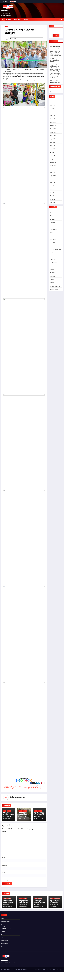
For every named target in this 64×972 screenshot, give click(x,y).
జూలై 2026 (52, 105)
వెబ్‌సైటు (3, 872)
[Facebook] (17, 780)
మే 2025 (52, 152)
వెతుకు (51, 26)
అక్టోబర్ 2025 (53, 135)
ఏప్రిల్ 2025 (52, 155)
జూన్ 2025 (52, 149)
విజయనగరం (52, 272)
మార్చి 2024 (52, 199)
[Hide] (0, 8)
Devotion (52, 219)
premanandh (53, 239)
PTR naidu (8, 19)
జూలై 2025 (52, 145)
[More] (31, 780)
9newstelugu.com (15, 36)
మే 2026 (52, 112)
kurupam (52, 226)
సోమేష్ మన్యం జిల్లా (54, 289)
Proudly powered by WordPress (7, 969)
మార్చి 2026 (52, 118)
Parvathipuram (53, 229)
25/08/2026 (53, 904)
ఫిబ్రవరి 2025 (53, 162)
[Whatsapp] (21, 780)
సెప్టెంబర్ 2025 (53, 138)
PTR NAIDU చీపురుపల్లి (55, 249)
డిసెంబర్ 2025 (53, 128)
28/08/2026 (22, 904)
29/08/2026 (7, 904)
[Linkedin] (19, 780)
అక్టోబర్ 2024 (53, 175)
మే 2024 (52, 192)
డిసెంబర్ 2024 (53, 169)
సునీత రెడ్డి (52, 282)
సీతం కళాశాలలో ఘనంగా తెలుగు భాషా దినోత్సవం (7, 902)
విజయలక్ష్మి (52, 276)
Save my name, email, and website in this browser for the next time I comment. (22, 880)
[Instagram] (26, 780)
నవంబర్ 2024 (53, 172)
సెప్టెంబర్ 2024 (53, 179)
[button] (59, 19)
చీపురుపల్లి (26, 19)
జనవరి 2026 (53, 125)
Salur (7, 26)
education (52, 222)
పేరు (3, 857)
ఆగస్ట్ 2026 (52, 102)
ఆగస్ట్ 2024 (52, 182)
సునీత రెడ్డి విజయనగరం (55, 286)
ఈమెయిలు (5, 865)
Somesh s (61, 969)
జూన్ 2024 (52, 189)
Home (2, 918)
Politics (52, 236)
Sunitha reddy (17, 19)
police (51, 232)
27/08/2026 (38, 904)
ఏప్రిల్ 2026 (52, 115)
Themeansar (25, 969)
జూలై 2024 (52, 185)
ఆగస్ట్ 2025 (52, 142)
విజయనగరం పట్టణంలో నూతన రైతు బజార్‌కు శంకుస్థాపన (54, 60)
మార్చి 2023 (52, 202)
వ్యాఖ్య (4, 831)
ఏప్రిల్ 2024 (52, 195)
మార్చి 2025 (52, 159)
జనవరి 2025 (53, 165)
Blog (51, 212)
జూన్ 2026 (52, 108)
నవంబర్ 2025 (53, 132)
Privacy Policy (4, 940)
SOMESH (9, 810)
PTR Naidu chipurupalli (55, 246)
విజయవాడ (52, 279)
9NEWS (4, 10)
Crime (51, 215)
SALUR (52, 252)
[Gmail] (24, 780)
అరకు (51, 266)
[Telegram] (29, 780)
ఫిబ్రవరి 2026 (53, 122)
